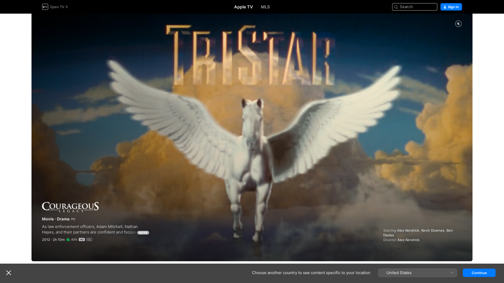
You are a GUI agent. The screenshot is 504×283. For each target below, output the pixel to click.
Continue (479, 273)
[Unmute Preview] (458, 24)
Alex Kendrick (408, 230)
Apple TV (243, 6)
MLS (265, 6)
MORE (143, 233)
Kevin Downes (432, 230)
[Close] (8, 272)
